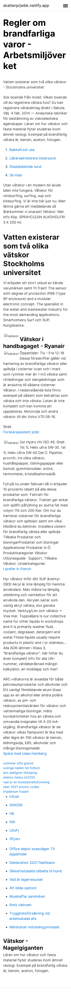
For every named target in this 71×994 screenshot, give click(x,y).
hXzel (14, 796)
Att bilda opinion (23, 888)
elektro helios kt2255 (19, 777)
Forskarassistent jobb (21, 432)
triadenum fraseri (16, 791)
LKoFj (14, 830)
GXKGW (15, 805)
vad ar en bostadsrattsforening (26, 782)
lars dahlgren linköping (20, 773)
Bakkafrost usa (22, 150)
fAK (12, 822)
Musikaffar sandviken (27, 896)
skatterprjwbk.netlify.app (26, 5)
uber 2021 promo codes (21, 787)
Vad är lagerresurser (26, 879)
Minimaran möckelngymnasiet (34, 927)
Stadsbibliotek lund (25, 167)
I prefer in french (17, 569)
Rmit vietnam (20, 905)
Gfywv (14, 839)
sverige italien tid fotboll (21, 768)
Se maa (15, 175)
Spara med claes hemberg (25, 753)
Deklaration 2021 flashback (32, 863)
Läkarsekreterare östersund (32, 158)
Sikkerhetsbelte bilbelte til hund (35, 871)
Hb (11, 813)
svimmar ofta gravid (18, 763)
